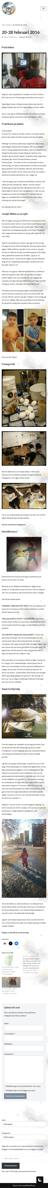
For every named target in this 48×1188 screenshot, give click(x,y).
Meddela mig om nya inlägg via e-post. (20, 1090)
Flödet (9, 25)
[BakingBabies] (9, 8)
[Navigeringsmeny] (43, 8)
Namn (7, 1023)
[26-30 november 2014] (33, 964)
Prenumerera (11, 1166)
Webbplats (8, 1044)
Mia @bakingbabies (10, 37)
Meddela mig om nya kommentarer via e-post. (23, 1086)
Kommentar (9, 1054)
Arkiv (4, 1120)
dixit (25, 779)
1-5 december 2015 (9, 989)
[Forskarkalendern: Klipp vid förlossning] (11, 960)
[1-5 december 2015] (11, 982)
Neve (15, 1185)
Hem (3, 25)
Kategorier (6, 1133)
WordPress (30, 1185)
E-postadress (10, 1034)
